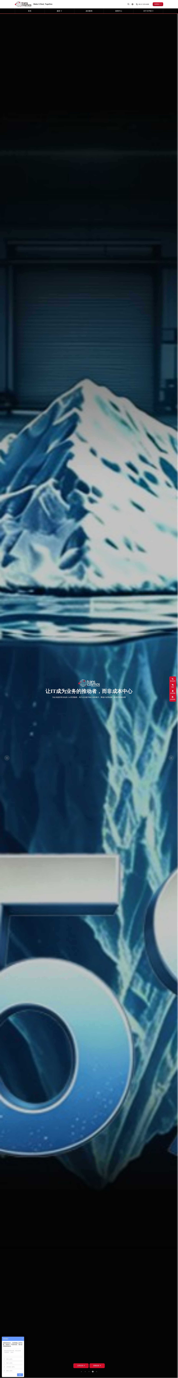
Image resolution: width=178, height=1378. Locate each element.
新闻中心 (118, 11)
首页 (29, 11)
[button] (7, 758)
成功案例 (89, 11)
